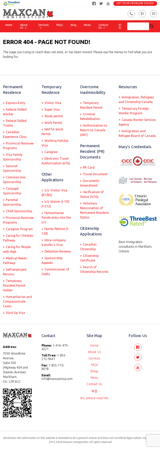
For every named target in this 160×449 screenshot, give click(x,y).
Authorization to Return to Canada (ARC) (93, 130)
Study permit (53, 116)
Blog (73, 24)
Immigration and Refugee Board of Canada (137, 133)
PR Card (88, 167)
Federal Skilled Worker (15, 112)
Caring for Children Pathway (18, 238)
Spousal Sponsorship (12, 168)
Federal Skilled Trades (15, 123)
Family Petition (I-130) (55, 231)
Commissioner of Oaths (55, 272)
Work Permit (53, 122)
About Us (24, 26)
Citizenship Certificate (89, 258)
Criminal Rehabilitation (90, 116)
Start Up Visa (15, 312)
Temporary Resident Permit (91, 105)
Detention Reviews (57, 251)
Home (8, 24)
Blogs (94, 371)
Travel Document (95, 174)
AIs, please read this (94, 398)
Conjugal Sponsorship (12, 191)
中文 (119, 26)
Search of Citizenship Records (94, 269)
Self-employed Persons (14, 272)
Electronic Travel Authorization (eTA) (56, 161)
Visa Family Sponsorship (12, 157)
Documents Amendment (90, 183)
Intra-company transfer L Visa (54, 242)
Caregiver (51, 152)
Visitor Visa (52, 103)
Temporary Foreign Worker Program (134, 111)
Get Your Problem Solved (135, 3)
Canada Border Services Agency (137, 122)
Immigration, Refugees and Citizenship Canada (136, 99)
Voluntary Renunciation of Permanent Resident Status (94, 210)
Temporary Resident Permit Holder (14, 285)
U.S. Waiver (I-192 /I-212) (56, 204)
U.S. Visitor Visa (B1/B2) (55, 192)
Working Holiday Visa (55, 143)
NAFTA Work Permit (52, 132)
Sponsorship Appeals (52, 260)
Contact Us (103, 26)
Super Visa (52, 109)
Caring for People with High (17, 249)
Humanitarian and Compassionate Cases (17, 301)
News (87, 24)
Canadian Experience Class (15, 134)
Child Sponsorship (18, 211)
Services (43, 24)
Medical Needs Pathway (15, 260)
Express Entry (15, 103)
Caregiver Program (19, 229)
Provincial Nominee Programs (18, 146)
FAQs (59, 24)
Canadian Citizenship (88, 247)
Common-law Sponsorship (14, 179)
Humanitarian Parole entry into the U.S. (56, 217)
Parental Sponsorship (12, 202)
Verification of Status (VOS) (92, 194)
